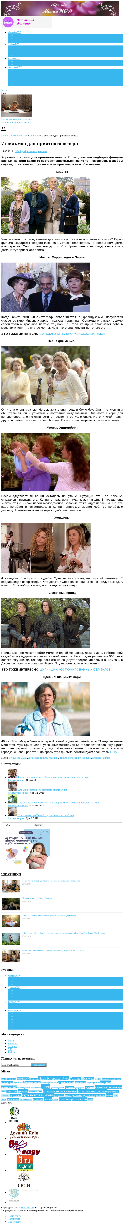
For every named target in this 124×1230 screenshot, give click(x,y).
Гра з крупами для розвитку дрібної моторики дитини (16, 120)
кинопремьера (112, 1087)
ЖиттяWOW (15, 67)
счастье (55, 1100)
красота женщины (35, 1091)
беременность (32, 1082)
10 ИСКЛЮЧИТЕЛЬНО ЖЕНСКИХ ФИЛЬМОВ (72, 333)
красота (23, 1091)
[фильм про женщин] (46, 572)
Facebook (13, 1043)
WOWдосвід (21, 38)
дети (45, 1086)
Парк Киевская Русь (53, 1078)
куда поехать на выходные (60, 1091)
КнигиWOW (23, 1078)
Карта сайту (14, 1216)
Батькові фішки (22, 61)
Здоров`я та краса (23, 41)
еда (75, 1088)
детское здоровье (57, 1088)
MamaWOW (27, 1207)
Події (17, 70)
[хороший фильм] (45, 233)
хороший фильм (101, 757)
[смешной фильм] (45, 647)
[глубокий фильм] (45, 403)
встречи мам (36, 1088)
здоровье (89, 1087)
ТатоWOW (14, 58)
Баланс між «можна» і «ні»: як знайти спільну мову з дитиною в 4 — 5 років (53, 950)
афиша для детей (108, 1079)
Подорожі (19, 76)
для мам (69, 1087)
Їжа (16, 81)
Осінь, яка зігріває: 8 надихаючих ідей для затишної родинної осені (49, 916)
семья (48, 1099)
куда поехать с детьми (92, 1091)
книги (3, 1091)
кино (98, 1087)
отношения (13, 1099)
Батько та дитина (23, 64)
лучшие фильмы (18, 757)
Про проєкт (14, 1221)
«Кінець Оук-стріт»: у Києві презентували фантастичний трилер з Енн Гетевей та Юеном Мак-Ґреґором (64, 933)
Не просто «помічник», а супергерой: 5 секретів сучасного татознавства (51, 881)
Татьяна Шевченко (82, 1078)
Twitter (11, 1052)
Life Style (19, 73)
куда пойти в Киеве (38, 1095)
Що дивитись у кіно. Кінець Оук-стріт (37, 898)
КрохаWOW (21, 46)
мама (109, 1095)
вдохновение (66, 1082)
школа (90, 1099)
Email (11, 1040)
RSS (10, 1049)
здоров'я (81, 1088)
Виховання (20, 49)
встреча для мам (93, 1083)
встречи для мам (23, 1088)
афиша (98, 1079)
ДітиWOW (14, 44)
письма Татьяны (26, 1100)
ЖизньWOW (20, 135)
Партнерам (14, 1218)
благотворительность (49, 1083)
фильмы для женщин (79, 757)
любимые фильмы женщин (43, 757)
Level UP (19, 78)
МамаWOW (14, 32)
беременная (18, 1083)
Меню (4, 90)
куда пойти (15, 1095)
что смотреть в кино (73, 1099)
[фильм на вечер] (45, 490)
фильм (63, 757)
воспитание (80, 1082)
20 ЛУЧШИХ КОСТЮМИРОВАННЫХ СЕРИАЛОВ (75, 669)
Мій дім (18, 84)
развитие (38, 1099)
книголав (11, 1091)
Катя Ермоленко (8, 1079)
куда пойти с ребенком (93, 1095)
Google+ (12, 1046)
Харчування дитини (25, 55)
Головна (5, 135)
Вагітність (20, 35)
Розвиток (19, 52)
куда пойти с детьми (67, 1095)
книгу (113, 752)
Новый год (33, 1079)
